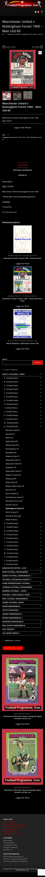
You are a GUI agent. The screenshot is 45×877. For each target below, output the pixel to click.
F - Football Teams (11, 397)
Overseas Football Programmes (17, 587)
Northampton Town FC (14, 497)
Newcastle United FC (14, 464)
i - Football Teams (11, 408)
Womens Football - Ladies (14, 591)
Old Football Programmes (13, 857)
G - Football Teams (11, 400)
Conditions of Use (10, 845)
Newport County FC (13, 475)
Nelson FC (10, 438)
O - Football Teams (11, 523)
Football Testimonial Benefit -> (17, 579)
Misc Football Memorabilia (15, 599)
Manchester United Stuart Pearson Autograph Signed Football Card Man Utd (22, 717)
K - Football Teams (11, 415)
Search (4, 359)
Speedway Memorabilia (12, 621)
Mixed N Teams (11, 519)
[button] (40, 52)
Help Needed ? (8, 629)
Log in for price (22, 127)
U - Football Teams (11, 546)
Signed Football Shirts (13, 602)
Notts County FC (12, 512)
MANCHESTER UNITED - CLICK (14, 568)
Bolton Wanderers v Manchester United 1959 (22, 343)
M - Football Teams (11, 423)
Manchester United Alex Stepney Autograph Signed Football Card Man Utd (22, 791)
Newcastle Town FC (13, 460)
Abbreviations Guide (11, 834)
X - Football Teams (11, 557)
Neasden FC (10, 434)
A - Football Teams (11, 378)
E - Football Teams (11, 393)
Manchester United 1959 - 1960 (19, 137)
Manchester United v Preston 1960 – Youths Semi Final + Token (22, 300)
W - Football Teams (11, 553)
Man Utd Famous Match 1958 (14, 827)
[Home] (3, 34)
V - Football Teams (11, 549)
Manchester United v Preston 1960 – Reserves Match (22, 258)
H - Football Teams (11, 404)
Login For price (22, 263)
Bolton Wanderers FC (13, 341)
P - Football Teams (11, 527)
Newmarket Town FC (14, 471)
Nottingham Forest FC (15, 508)
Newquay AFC (11, 479)
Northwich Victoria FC (14, 501)
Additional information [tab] (22, 170)
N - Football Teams (11, 426)
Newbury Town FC (13, 456)
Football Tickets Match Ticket (16, 595)
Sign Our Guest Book (11, 829)
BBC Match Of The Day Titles (14, 824)
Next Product (35, 47)
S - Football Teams (11, 538)
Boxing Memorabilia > (12, 618)
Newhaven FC (11, 467)
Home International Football (16, 583)
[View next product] (41, 46)
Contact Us (7, 850)
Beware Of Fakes (9, 822)
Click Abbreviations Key (9, 212)
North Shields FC (12, 493)
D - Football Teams (11, 389)
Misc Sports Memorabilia (13, 625)
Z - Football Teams (11, 564)
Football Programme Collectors (15, 861)
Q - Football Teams (11, 531)
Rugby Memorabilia (11, 606)
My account (7, 840)
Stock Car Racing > (10, 610)
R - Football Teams (11, 534)
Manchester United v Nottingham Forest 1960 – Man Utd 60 (26, 34)
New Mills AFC (11, 452)
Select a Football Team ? (13, 374)
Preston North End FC (31, 256)
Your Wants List (9, 831)
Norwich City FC (12, 505)
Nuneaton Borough (13, 516)
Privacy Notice (9, 843)
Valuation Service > (11, 633)
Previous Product (11, 47)
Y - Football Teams (11, 560)
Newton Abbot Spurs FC (15, 486)
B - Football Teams (11, 382)
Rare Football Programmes (15, 572)
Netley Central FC (12, 445)
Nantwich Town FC (13, 430)
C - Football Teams (11, 385)
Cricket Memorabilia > (12, 614)
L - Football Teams (11, 419)
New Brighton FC (12, 449)
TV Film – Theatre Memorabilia (15, 859)
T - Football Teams (11, 542)
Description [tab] (22, 165)
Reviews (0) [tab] (22, 175)
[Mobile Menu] (41, 12)
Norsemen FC (11, 490)
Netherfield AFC (12, 441)
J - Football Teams (11, 411)
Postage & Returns (10, 847)
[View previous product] (3, 46)
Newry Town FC (11, 482)
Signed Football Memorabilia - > (17, 576)
